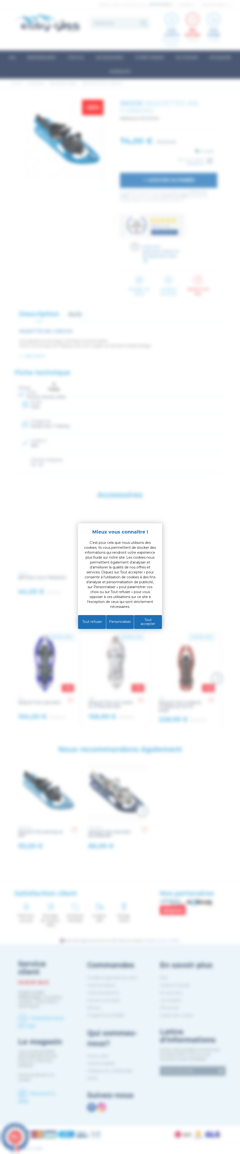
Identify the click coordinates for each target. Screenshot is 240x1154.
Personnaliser (120, 622)
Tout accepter (148, 622)
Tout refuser (92, 622)
